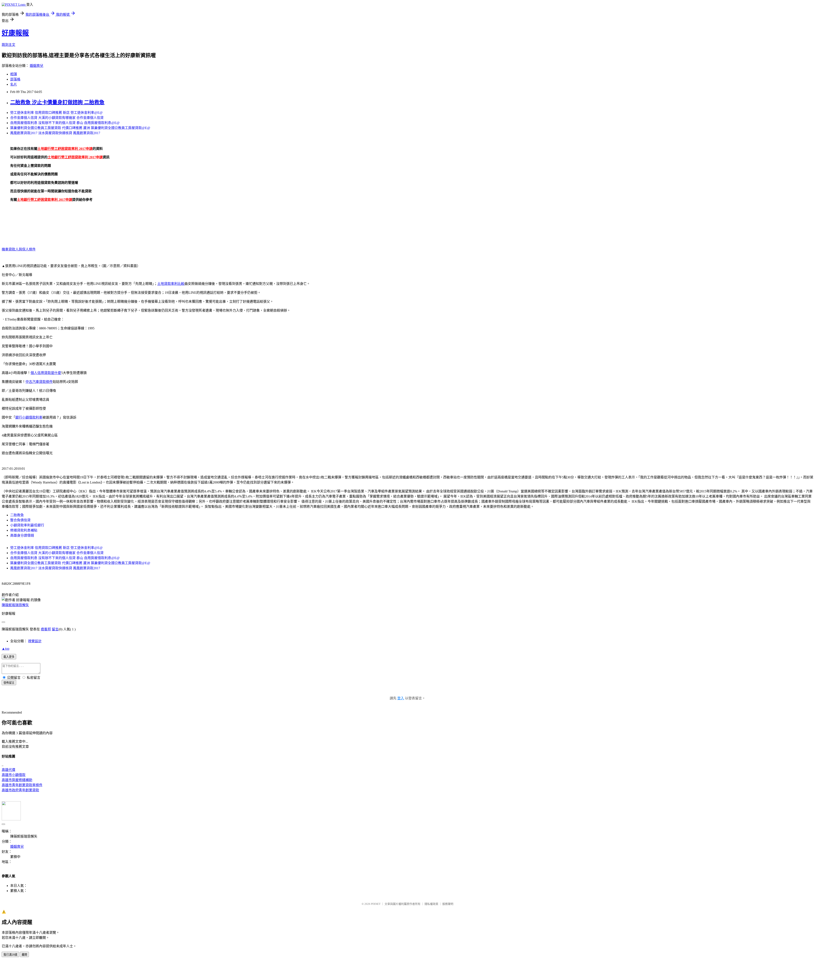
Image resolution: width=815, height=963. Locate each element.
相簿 (13, 74)
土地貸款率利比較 (170, 283)
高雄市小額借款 (13, 775)
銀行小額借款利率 (28, 417)
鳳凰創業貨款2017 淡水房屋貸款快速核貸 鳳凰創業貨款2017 (55, 133)
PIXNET (376, 903)
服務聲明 (447, 903)
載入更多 (8, 656)
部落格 (15, 79)
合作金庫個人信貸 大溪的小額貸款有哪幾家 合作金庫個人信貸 (57, 117)
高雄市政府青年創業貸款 (20, 790)
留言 (55, 629)
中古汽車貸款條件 (39, 382)
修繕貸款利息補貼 (23, 530)
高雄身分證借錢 (22, 535)
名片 (13, 84)
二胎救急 (17, 515)
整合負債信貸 (20, 520)
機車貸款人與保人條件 (19, 249)
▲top (5, 648)
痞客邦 (46, 629)
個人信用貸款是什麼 (46, 373)
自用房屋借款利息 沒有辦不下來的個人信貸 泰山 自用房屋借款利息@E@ (65, 123)
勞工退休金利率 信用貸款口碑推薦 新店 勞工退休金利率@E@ (56, 112)
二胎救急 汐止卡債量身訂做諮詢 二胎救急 (57, 102)
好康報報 (15, 33)
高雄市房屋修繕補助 (17, 780)
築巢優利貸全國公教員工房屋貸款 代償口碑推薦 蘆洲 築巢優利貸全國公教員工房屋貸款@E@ (80, 128)
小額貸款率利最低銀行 (27, 525)
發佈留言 (8, 682)
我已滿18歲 (10, 954)
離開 (24, 954)
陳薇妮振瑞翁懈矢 (15, 605)
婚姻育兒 (36, 65)
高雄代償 (8, 770)
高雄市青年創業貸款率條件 (22, 785)
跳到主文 (8, 44)
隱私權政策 (431, 903)
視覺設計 (35, 641)
